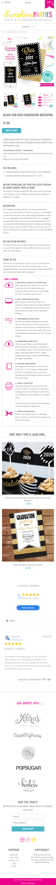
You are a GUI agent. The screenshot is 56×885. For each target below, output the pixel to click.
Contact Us (14, 860)
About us (14, 855)
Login (28, 2)
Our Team (14, 857)
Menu (8, 2)
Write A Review (28, 607)
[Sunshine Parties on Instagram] (33, 840)
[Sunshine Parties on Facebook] (28, 840)
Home (3, 32)
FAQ (14, 863)
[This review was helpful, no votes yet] (44, 679)
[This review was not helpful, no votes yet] (48, 679)
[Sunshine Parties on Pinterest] (22, 840)
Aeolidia (31, 883)
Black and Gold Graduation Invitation (28, 565)
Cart (49, 2)
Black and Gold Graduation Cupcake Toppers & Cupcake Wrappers (28, 499)
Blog (14, 866)
